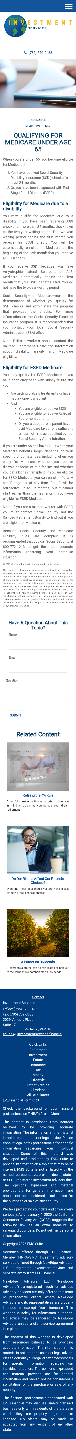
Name (13, 634)
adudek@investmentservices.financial (32, 1034)
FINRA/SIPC (27, 1257)
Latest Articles (38, 1085)
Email (12, 657)
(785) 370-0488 (40, 53)
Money (38, 1075)
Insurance (38, 1065)
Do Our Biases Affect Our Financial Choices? (38, 881)
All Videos (38, 1090)
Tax (38, 1070)
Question (12, 680)
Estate (38, 1060)
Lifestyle (38, 1080)
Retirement (38, 1050)
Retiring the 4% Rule (38, 795)
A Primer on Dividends (38, 962)
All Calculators (38, 1095)
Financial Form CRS (24, 1100)
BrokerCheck (51, 1114)
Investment (38, 1055)
